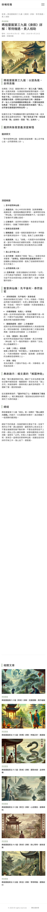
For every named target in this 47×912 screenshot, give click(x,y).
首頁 (4, 14)
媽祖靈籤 (5, 21)
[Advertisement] (23, 548)
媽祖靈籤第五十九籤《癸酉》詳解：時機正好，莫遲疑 (23, 735)
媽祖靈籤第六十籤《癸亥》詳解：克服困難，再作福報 (23, 700)
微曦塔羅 (7, 4)
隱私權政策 (35, 908)
